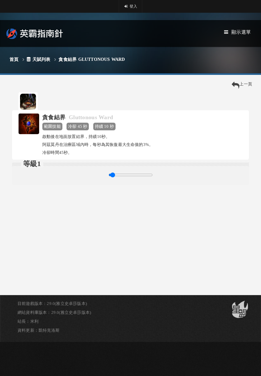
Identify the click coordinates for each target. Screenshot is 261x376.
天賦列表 (41, 59)
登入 (133, 6)
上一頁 (245, 84)
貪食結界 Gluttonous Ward (92, 59)
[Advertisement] (130, 229)
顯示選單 (241, 32)
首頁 (14, 59)
